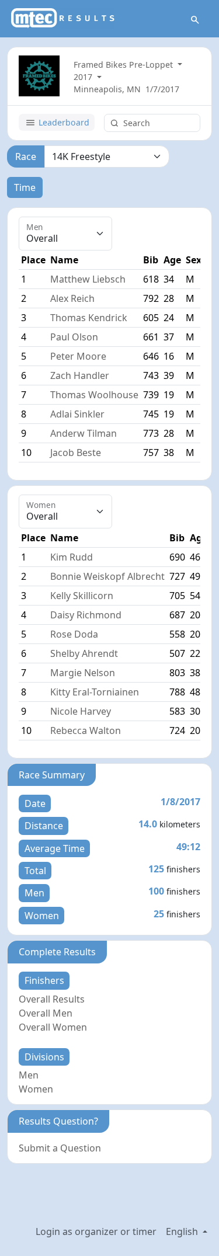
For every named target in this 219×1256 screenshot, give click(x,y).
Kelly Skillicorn (81, 595)
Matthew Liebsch (88, 279)
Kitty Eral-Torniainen (94, 692)
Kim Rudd (71, 557)
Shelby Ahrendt (84, 653)
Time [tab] (25, 187)
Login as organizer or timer (96, 1231)
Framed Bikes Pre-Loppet (124, 64)
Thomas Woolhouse (94, 394)
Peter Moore (78, 356)
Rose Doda (74, 634)
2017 (84, 76)
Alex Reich (72, 298)
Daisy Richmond (85, 614)
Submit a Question (60, 1148)
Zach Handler (79, 375)
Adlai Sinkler (77, 414)
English (183, 1231)
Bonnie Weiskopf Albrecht (107, 576)
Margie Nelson (82, 672)
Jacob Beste (75, 452)
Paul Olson (74, 336)
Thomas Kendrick (88, 317)
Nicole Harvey (80, 711)
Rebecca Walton (85, 730)
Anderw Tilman (83, 433)
